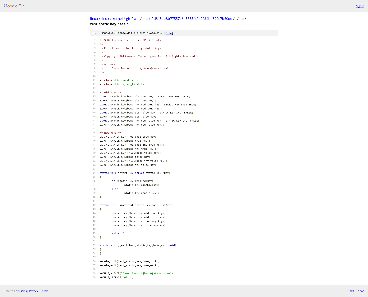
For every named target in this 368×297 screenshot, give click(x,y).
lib (242, 18)
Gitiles (23, 291)
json (361, 291)
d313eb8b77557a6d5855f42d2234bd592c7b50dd (193, 18)
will (136, 18)
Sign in (360, 6)
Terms (44, 291)
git (128, 18)
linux (94, 18)
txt (352, 291)
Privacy (33, 291)
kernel (117, 18)
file (169, 33)
